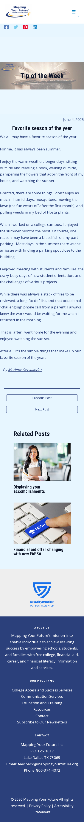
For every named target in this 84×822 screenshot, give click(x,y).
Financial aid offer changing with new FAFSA (38, 551)
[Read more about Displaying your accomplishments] (42, 461)
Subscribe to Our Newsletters (42, 722)
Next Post (42, 409)
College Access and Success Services (42, 690)
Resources (42, 709)
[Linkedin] (35, 26)
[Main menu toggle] (74, 12)
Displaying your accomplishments (29, 489)
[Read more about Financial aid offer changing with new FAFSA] (42, 522)
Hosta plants (58, 212)
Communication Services (42, 696)
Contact (42, 715)
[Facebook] (6, 26)
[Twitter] (16, 26)
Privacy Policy (40, 805)
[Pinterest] (25, 26)
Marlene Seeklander (25, 369)
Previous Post (42, 398)
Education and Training (42, 702)
